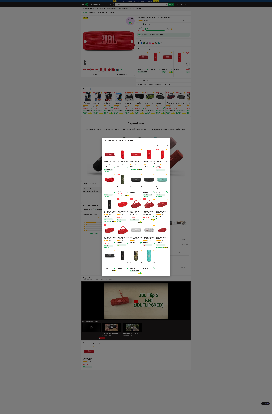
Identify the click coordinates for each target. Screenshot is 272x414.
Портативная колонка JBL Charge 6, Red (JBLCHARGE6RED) (123, 238)
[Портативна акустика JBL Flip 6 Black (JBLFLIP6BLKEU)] (123, 256)
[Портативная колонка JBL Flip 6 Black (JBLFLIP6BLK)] (136, 180)
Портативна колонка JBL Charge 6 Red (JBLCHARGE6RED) (122, 212)
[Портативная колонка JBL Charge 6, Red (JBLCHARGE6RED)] (123, 230)
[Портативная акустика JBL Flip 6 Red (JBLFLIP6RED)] (136, 155)
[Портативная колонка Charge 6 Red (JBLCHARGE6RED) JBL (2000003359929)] (136, 204)
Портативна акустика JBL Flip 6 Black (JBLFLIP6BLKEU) (122, 263)
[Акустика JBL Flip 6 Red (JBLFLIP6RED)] (162, 155)
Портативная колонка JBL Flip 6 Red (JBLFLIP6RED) (110, 162)
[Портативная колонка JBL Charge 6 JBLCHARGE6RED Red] (162, 230)
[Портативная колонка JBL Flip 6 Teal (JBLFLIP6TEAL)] (162, 180)
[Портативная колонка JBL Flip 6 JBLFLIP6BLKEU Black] (110, 204)
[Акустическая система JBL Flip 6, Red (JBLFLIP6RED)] (110, 180)
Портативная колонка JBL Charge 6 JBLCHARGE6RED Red (162, 238)
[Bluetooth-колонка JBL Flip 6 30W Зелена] (123, 180)
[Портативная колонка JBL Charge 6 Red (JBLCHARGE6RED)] (162, 204)
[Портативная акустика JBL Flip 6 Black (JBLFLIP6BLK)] (110, 256)
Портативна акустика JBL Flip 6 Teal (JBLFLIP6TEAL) (149, 263)
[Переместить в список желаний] (114, 150)
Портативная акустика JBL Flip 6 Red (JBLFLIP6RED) (135, 162)
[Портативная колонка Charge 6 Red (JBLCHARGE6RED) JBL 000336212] (149, 204)
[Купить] (114, 167)
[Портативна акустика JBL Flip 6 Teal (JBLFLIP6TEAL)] (149, 256)
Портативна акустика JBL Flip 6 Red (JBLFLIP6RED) (149, 162)
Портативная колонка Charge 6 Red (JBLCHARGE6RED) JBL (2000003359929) (135, 212)
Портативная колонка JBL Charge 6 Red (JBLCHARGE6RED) (162, 212)
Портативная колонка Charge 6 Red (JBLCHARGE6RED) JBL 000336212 (148, 212)
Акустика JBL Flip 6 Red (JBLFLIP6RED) (161, 162)
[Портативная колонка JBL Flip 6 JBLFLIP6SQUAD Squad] (136, 256)
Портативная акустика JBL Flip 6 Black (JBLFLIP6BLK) (109, 263)
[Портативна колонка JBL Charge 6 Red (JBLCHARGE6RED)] (123, 204)
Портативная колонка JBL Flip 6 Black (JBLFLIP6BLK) (136, 187)
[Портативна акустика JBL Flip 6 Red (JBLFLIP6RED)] (149, 155)
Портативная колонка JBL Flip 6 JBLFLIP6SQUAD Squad (136, 263)
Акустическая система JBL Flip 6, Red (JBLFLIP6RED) (109, 187)
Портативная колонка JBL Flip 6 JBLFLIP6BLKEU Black (110, 212)
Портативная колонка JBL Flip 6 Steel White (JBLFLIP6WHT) (136, 238)
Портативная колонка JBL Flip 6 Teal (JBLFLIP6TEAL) (162, 187)
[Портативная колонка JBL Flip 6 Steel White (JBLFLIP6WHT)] (136, 230)
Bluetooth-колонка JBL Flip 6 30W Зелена (122, 187)
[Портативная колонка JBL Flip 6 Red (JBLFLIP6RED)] (110, 155)
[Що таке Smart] (140, 170)
